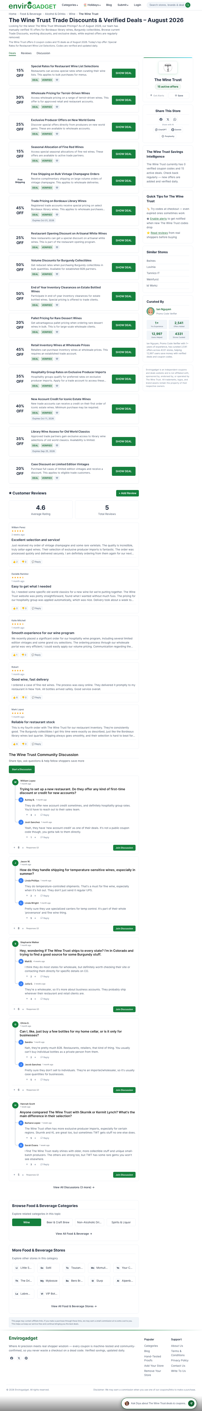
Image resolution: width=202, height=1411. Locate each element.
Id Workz (152, 285)
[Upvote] (27, 815)
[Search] (187, 5)
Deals (12, 53)
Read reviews (159, 232)
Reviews (26, 53)
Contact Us (178, 1365)
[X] (19, 1358)
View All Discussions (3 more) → (74, 1187)
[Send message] (191, 1403)
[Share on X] (168, 119)
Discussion (43, 53)
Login (137, 4)
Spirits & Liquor (121, 1222)
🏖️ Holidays (92, 4)
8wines (151, 260)
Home (12, 13)
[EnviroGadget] (32, 5)
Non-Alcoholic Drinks (90, 1222)
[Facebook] (12, 1358)
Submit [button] (123, 4)
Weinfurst (153, 279)
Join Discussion (124, 847)
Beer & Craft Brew (58, 1222)
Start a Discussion (22, 769)
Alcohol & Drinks (55, 13)
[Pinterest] (26, 1358)
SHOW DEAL (124, 73)
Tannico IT (153, 273)
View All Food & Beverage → (74, 1233)
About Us (177, 1345)
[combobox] (169, 5)
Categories (70, 4)
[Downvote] (35, 815)
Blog (109, 4)
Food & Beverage (31, 13)
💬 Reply (36, 561)
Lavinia (151, 267)
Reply (46, 815)
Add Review (127, 493)
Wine (72, 13)
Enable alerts (158, 218)
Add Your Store (154, 1365)
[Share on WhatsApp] (175, 119)
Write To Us (178, 1371)
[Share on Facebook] (161, 119)
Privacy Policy (179, 1360)
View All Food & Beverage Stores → (74, 1306)
